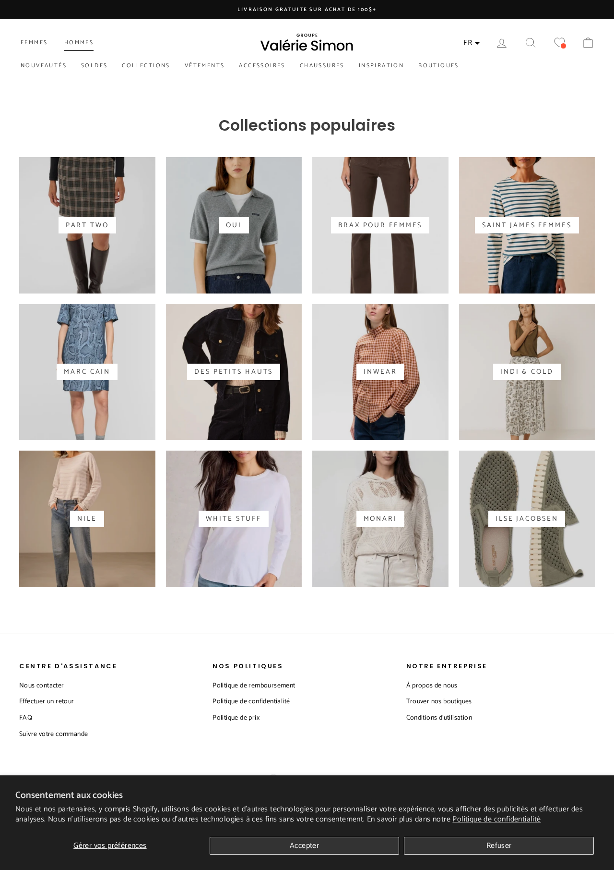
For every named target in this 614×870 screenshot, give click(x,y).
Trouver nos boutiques (439, 701)
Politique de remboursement (254, 685)
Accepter (304, 845)
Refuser (499, 845)
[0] (559, 43)
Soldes (94, 65)
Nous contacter (41, 685)
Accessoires (262, 65)
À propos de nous (432, 685)
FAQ (25, 717)
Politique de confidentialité (496, 819)
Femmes (34, 42)
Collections (146, 65)
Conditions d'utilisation (439, 717)
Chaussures (322, 65)
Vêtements (205, 65)
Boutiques (438, 65)
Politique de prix (236, 717)
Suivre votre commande (53, 734)
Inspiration (381, 65)
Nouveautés (44, 65)
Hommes (79, 42)
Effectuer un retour (46, 701)
